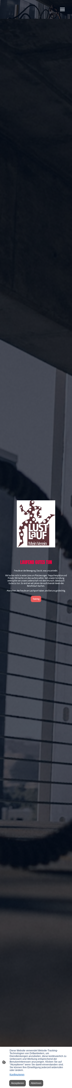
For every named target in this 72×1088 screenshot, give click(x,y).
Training (36, 599)
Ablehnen (36, 1083)
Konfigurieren (17, 1074)
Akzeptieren (17, 1083)
